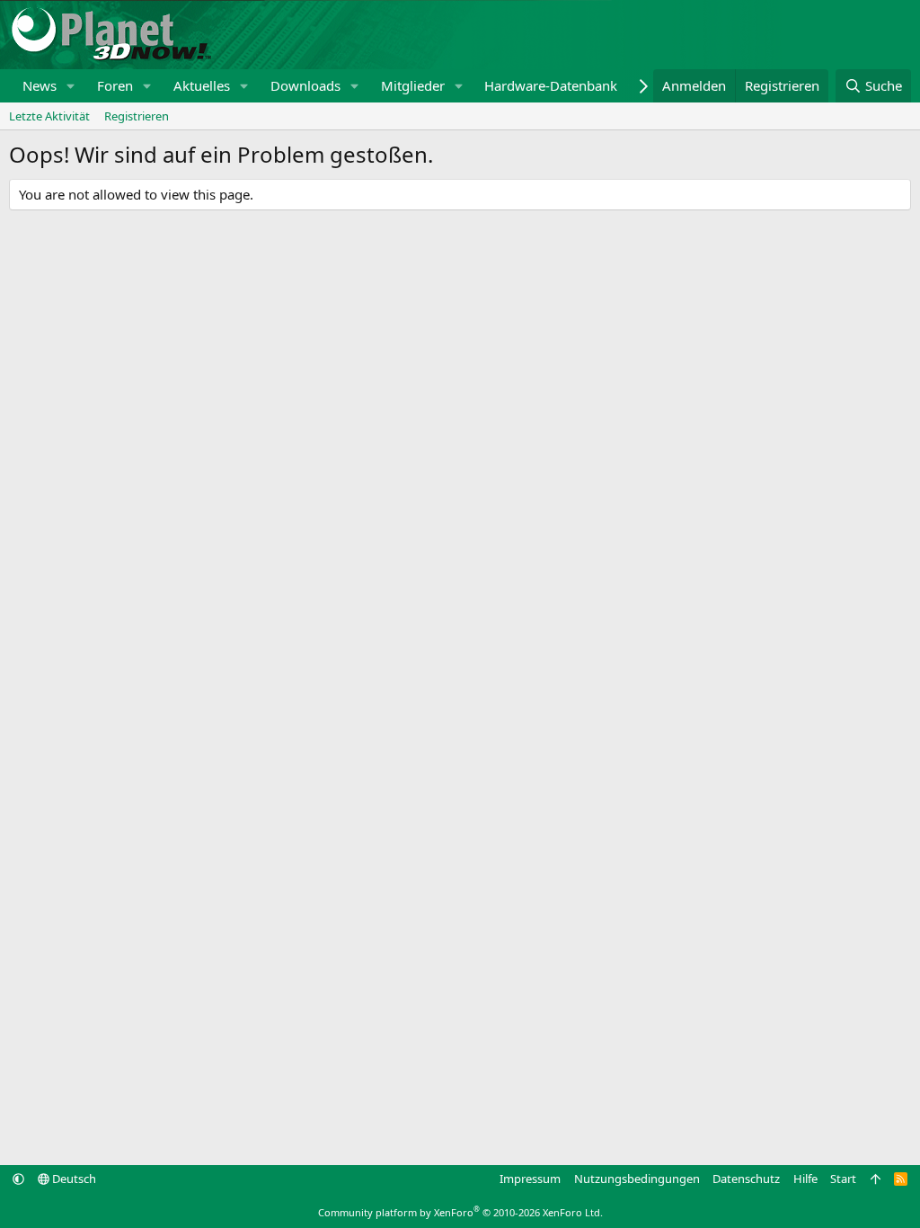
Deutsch (72, 1178)
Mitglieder (413, 85)
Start (843, 1178)
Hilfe (805, 1178)
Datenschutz (746, 1178)
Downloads (305, 85)
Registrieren (136, 116)
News (39, 85)
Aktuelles (201, 85)
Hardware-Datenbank (550, 85)
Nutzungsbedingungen (637, 1178)
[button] (71, 85)
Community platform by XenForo (460, 1212)
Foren (115, 85)
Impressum (530, 1178)
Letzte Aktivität (49, 116)
